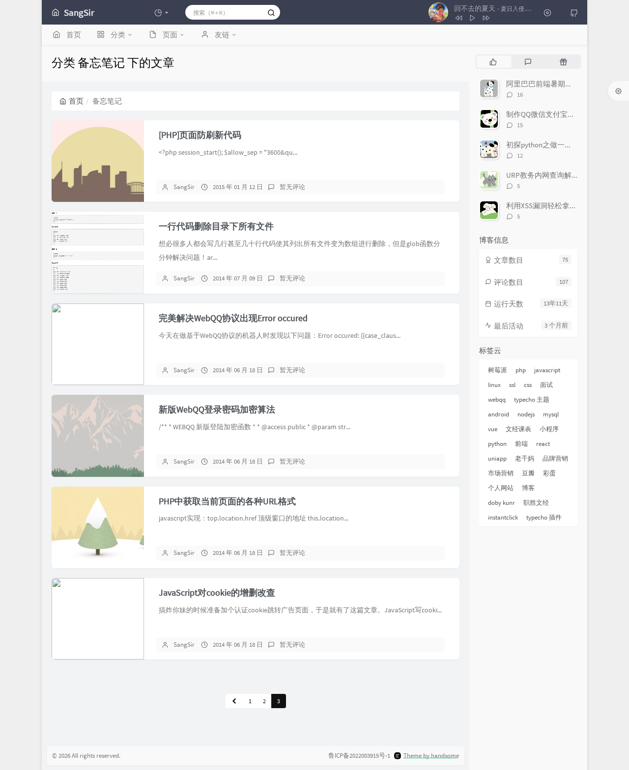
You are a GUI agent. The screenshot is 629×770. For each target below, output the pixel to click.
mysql (551, 414)
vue (492, 429)
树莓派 (497, 370)
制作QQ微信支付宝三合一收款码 (559, 114)
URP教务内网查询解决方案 (550, 175)
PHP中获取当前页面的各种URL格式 (227, 501)
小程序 (549, 429)
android (498, 414)
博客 (528, 488)
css (528, 385)
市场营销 (501, 473)
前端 (521, 444)
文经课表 (518, 429)
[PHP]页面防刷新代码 (200, 134)
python (497, 444)
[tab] (493, 61)
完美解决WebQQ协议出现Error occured (233, 318)
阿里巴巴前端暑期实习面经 (550, 83)
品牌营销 (555, 458)
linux (494, 385)
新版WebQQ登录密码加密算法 (217, 409)
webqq (497, 399)
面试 (546, 385)
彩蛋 (549, 473)
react (543, 444)
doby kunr (501, 502)
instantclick (503, 517)
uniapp (497, 458)
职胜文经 (536, 502)
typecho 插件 (544, 517)
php (520, 370)
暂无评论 (292, 187)
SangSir (184, 187)
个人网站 (501, 488)
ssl (512, 385)
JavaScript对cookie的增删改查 (217, 592)
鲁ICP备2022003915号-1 (359, 755)
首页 (76, 101)
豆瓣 (528, 473)
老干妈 (524, 458)
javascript (547, 370)
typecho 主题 (531, 399)
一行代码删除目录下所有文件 (216, 226)
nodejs (526, 414)
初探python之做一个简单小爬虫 (557, 144)
